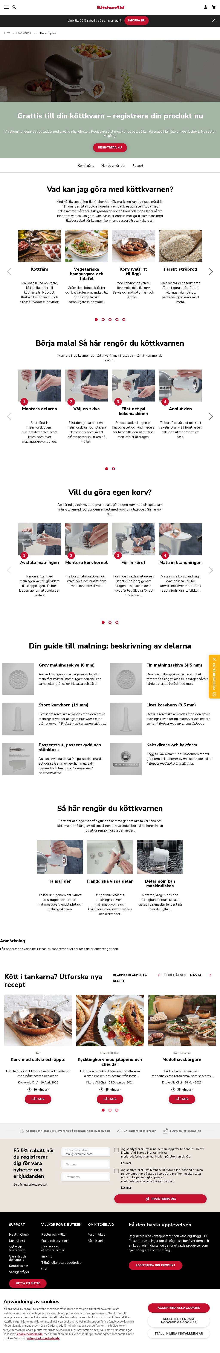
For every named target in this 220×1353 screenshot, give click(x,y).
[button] (9, 272)
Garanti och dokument (17, 1258)
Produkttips (23, 33)
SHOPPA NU (136, 21)
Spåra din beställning (17, 1248)
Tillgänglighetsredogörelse (61, 1263)
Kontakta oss (19, 1266)
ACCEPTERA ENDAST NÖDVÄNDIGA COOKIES (178, 1320)
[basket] (213, 7)
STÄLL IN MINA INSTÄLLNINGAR (178, 1333)
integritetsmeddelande (43, 1338)
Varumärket (96, 1234)
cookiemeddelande (30, 1334)
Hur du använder (113, 166)
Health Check (19, 1234)
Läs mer (126, 1163)
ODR (44, 1269)
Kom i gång (86, 166)
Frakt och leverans (54, 1241)
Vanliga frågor (19, 1272)
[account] (205, 7)
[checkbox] (116, 1150)
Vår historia (96, 1241)
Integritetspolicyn (35, 1185)
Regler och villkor (54, 1234)
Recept (137, 166)
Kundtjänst (17, 1241)
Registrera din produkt (156, 1265)
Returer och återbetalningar (52, 1248)
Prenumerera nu (214, 676)
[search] (14, 7)
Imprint (46, 1256)
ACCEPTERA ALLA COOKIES (179, 1307)
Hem (7, 33)
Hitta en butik (28, 1283)
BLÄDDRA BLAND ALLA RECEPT (130, 978)
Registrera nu (110, 148)
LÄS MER (38, 1099)
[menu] (6, 7)
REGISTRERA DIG (163, 1199)
